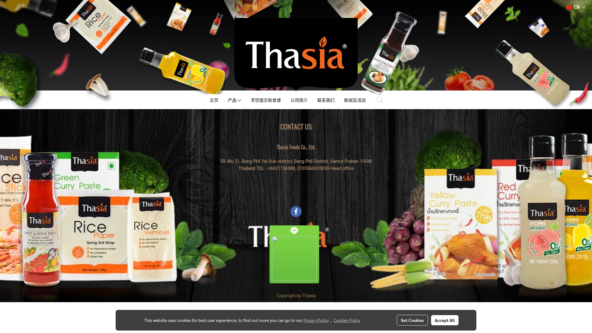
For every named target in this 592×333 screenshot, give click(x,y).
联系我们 (326, 100)
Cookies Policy (347, 320)
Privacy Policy (316, 320)
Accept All (445, 320)
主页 (214, 100)
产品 (232, 100)
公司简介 (299, 100)
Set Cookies (412, 320)
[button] (380, 100)
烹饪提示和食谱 (266, 100)
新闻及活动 (355, 100)
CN (576, 7)
